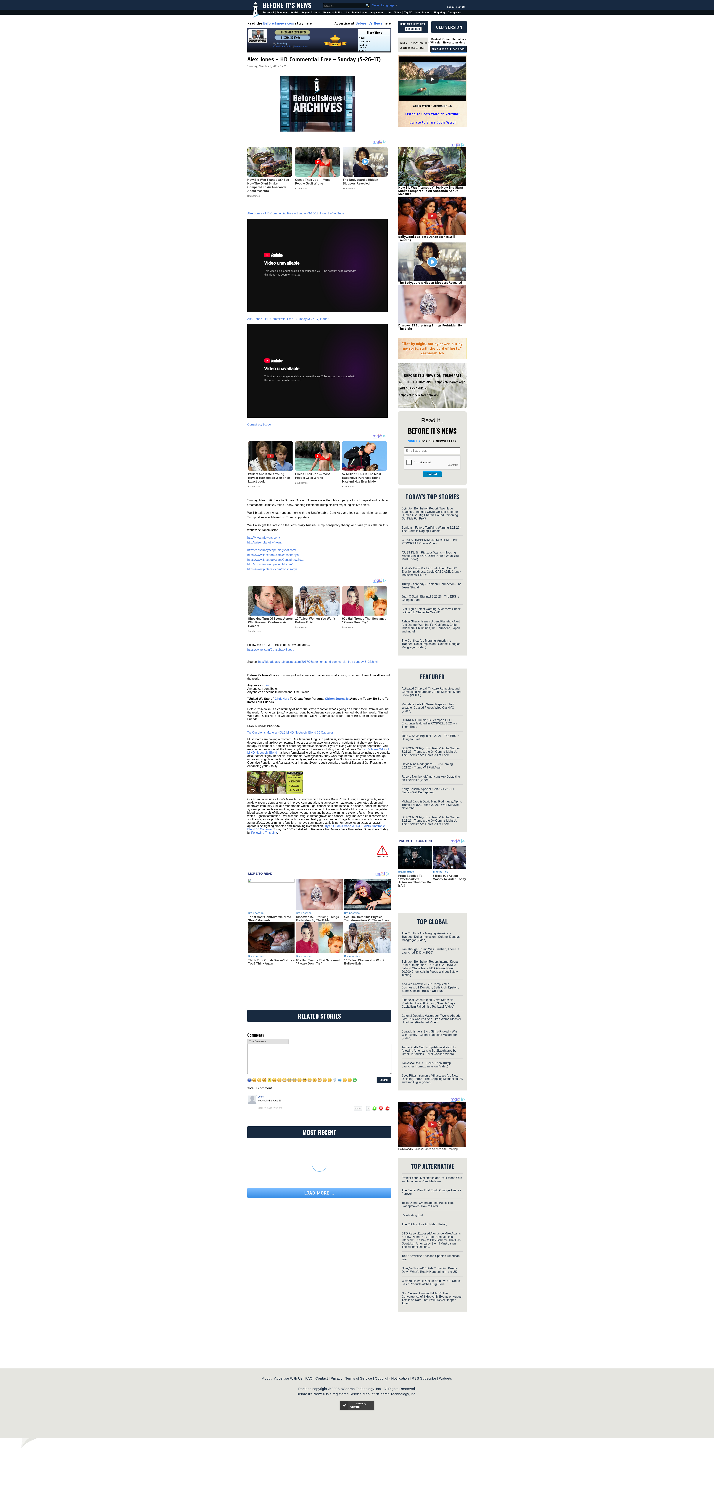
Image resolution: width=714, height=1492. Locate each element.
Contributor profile (282, 46)
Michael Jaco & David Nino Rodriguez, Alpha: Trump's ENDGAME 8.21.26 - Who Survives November (432, 805)
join (266, 677)
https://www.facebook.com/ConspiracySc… (275, 552)
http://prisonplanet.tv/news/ (264, 534)
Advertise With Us (288, 1359)
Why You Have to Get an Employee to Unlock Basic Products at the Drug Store (431, 1263)
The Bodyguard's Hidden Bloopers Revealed (430, 283)
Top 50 (408, 12)
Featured (268, 12)
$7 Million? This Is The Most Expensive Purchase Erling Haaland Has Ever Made (361, 470)
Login (450, 7)
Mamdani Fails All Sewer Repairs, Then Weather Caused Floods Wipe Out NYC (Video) (428, 708)
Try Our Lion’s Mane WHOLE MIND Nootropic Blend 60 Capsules (290, 724)
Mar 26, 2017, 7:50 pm (270, 1074)
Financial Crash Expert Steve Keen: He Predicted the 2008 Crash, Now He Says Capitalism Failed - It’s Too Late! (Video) (428, 983)
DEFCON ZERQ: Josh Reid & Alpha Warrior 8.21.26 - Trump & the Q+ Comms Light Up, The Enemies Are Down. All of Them (431, 752)
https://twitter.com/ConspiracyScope (270, 642)
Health (294, 12)
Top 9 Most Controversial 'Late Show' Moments (269, 911)
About (266, 1359)
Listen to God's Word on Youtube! (432, 114)
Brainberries (254, 479)
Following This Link (264, 825)
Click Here (282, 691)
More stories (301, 46)
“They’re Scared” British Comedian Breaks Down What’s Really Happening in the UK (429, 1250)
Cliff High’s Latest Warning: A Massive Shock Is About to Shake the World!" (431, 610)
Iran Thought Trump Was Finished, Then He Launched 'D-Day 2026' (430, 931)
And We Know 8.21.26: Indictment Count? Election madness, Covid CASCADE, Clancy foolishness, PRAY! (431, 572)
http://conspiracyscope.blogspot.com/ (271, 542)
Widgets (445, 1359)
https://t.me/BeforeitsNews (418, 395)
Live (389, 12)
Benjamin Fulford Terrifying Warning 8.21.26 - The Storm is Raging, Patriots (431, 529)
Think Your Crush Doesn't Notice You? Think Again (271, 954)
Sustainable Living (356, 12)
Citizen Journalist (337, 691)
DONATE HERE (413, 29)
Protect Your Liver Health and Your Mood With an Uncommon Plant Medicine (432, 1160)
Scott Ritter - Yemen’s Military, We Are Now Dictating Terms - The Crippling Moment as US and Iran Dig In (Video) (432, 1059)
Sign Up (460, 7)
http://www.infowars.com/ (263, 530)
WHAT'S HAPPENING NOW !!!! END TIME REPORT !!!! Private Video (430, 541)
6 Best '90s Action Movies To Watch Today (449, 877)
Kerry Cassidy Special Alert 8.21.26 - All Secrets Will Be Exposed (428, 790)
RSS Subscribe (424, 1359)
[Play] (432, 79)
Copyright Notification (392, 1359)
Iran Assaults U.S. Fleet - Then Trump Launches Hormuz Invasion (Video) (426, 1045)
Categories (454, 12)
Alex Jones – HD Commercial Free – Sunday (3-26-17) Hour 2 (288, 311)
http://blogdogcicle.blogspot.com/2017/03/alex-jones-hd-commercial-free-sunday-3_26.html (318, 654)
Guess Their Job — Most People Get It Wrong (312, 468)
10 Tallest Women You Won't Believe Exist (315, 613)
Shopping (439, 12)
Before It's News (287, 5)
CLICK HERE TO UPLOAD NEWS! (448, 49)
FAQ (309, 1359)
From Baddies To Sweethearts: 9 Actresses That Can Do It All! (414, 880)
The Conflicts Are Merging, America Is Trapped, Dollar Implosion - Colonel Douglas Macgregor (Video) (431, 644)
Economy (282, 12)
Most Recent (423, 12)
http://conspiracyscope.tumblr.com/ (269, 556)
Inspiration (377, 12)
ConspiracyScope (259, 416)
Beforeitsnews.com (278, 23)
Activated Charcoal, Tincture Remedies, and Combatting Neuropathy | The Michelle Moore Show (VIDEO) (431, 692)
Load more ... (319, 1159)
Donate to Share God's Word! (432, 122)
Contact (321, 1359)
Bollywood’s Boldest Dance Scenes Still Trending (426, 238)
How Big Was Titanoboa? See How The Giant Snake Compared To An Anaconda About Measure (430, 190)
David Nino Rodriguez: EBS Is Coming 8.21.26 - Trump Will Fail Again (427, 766)
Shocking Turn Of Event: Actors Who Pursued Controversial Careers (270, 615)
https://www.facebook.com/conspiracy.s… (274, 547)
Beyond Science (310, 12)
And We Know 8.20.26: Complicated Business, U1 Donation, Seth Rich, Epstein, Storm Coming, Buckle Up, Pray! (430, 968)
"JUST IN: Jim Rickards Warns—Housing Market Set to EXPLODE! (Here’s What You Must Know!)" (430, 556)
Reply (358, 1074)
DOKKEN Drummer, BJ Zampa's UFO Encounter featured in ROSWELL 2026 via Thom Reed (429, 723)
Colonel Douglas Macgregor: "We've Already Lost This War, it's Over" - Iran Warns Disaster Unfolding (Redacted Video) (431, 999)
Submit (432, 474)
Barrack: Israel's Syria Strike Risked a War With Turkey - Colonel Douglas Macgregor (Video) (429, 1015)
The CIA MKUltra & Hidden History (424, 1204)
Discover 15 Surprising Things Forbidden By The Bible (317, 911)
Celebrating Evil (412, 1195)
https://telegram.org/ (450, 382)
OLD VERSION (449, 27)
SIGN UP (414, 441)
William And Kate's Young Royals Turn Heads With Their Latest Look (269, 470)
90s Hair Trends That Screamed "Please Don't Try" (364, 613)
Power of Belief (332, 12)
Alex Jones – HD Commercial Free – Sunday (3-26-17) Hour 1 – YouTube (295, 205)
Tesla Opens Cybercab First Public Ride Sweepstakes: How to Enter (428, 1185)
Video (397, 12)
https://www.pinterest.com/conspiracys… (273, 561)
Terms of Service (358, 1359)
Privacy (336, 1359)
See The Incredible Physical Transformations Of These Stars (366, 911)
